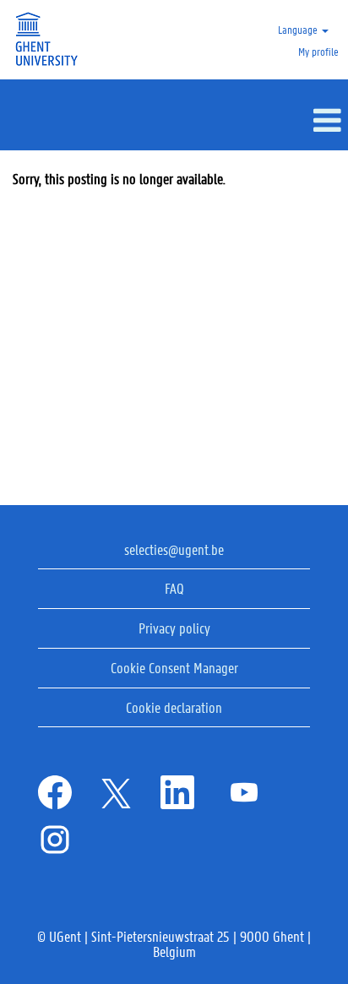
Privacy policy (174, 627)
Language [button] (299, 29)
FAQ (174, 588)
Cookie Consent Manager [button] (174, 667)
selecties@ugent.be (174, 549)
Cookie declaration (174, 707)
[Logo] (44, 39)
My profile (318, 51)
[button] (174, 121)
